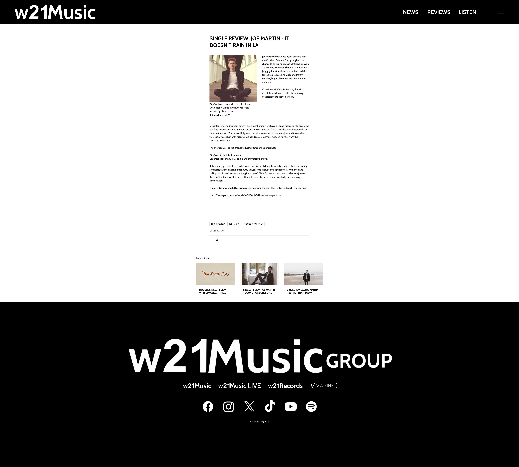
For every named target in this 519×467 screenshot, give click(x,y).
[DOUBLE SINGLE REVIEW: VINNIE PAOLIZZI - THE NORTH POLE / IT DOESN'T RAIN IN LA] (215, 274)
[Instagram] (229, 406)
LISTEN (467, 12)
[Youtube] (291, 406)
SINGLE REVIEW (218, 224)
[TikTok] (270, 406)
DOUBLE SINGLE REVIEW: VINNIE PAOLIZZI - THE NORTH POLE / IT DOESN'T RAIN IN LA (214, 291)
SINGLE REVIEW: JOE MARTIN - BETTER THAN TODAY (303, 291)
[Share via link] (217, 240)
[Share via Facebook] (210, 240)
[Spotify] (311, 406)
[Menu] (502, 12)
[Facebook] (208, 406)
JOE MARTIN (234, 224)
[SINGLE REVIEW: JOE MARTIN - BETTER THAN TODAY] (303, 274)
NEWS (410, 12)
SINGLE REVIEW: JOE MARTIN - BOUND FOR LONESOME (259, 291)
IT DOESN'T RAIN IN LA (253, 224)
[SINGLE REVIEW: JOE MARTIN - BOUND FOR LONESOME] (259, 274)
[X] (249, 406)
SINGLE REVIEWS (217, 231)
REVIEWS (438, 12)
